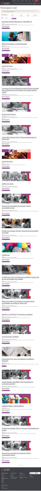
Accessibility (31, 476)
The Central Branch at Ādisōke (14, 477)
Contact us (3, 480)
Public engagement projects (5, 488)
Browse (17, 3)
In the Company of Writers (10, 337)
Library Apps (39, 473)
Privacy (31, 475)
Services (26, 3)
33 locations (12, 11)
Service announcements (13, 478)
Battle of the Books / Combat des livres (14, 44)
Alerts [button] (37, 3)
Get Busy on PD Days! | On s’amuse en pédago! (17, 314)
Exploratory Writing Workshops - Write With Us (17, 22)
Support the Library (4, 485)
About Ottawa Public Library (4, 474)
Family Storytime (7, 66)
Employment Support (9, 114)
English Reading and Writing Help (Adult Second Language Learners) (17, 383)
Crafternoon (6, 255)
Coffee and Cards (7, 184)
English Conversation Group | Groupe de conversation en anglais (20, 429)
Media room (3, 482)
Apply (13, 18)
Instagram (32, 473)
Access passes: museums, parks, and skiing (23, 477)
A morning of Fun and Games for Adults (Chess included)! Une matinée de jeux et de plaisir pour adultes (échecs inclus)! (20, 90)
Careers (2, 481)
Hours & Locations (13, 473)
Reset (15, 18)
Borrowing (21, 473)
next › (22, 465)
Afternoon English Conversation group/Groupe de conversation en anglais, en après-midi (18, 302)
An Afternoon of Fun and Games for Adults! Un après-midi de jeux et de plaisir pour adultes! (20, 278)
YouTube (35, 473)
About (14, 3)
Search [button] (39, 3)
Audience (2, 17)
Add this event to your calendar (5, 28)
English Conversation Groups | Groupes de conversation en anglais (20, 232)
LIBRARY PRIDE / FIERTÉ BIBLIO (13, 406)
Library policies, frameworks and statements (5, 478)
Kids (34, 3)
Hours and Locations (21, 3)
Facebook (30, 473)
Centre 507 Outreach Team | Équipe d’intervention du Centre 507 (19, 138)
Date (6, 17)
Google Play (37, 473)
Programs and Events (30, 3)
